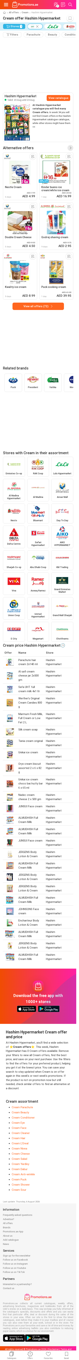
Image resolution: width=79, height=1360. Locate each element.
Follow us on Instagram (15, 1263)
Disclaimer (53, 1349)
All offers (14, 12)
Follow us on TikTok (14, 1272)
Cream (25, 12)
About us (7, 1235)
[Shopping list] (63, 5)
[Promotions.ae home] (25, 4)
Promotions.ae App (13, 1231)
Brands (6, 1227)
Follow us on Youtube (14, 1268)
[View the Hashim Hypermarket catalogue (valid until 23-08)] (17, 122)
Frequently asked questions (17, 1215)
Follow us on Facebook (15, 1259)
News (6, 1244)
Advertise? (8, 1219)
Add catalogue (11, 1239)
